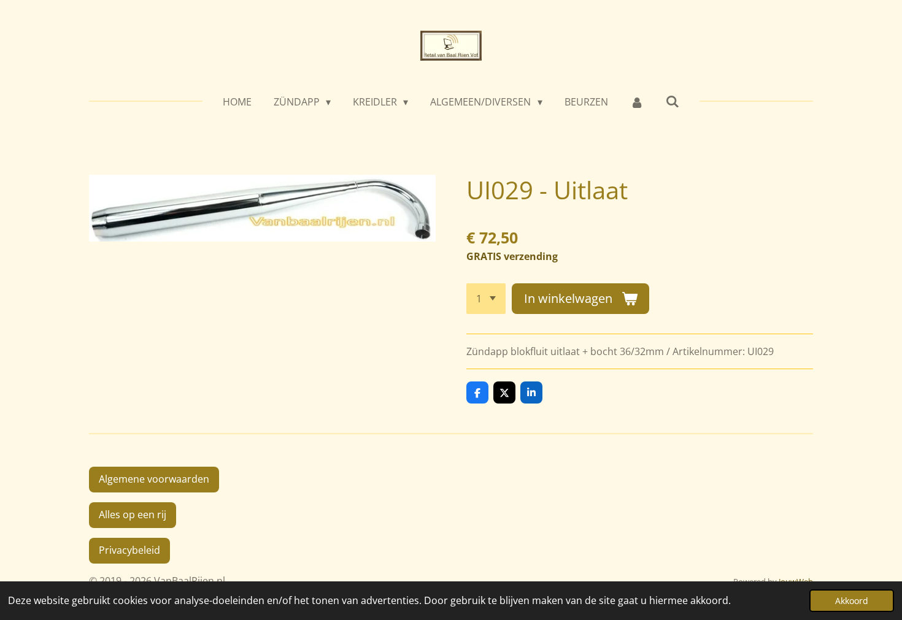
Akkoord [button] (851, 601)
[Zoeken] (672, 101)
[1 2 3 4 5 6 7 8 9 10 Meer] (486, 298)
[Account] (637, 101)
